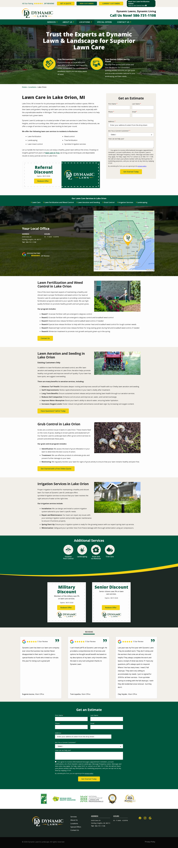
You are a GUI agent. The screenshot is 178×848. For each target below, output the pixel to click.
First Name (112, 104)
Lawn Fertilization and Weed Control (59, 202)
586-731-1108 (31, 242)
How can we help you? (116, 139)
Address (111, 121)
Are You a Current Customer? (118, 131)
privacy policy (142, 166)
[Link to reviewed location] (40, 641)
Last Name (136, 104)
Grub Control (109, 202)
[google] (150, 817)
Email (134, 112)
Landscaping (142, 202)
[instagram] (145, 817)
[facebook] (140, 817)
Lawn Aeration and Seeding (89, 202)
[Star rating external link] (39, 3)
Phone (110, 112)
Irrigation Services (126, 202)
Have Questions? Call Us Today (53, 411)
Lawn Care (36, 202)
